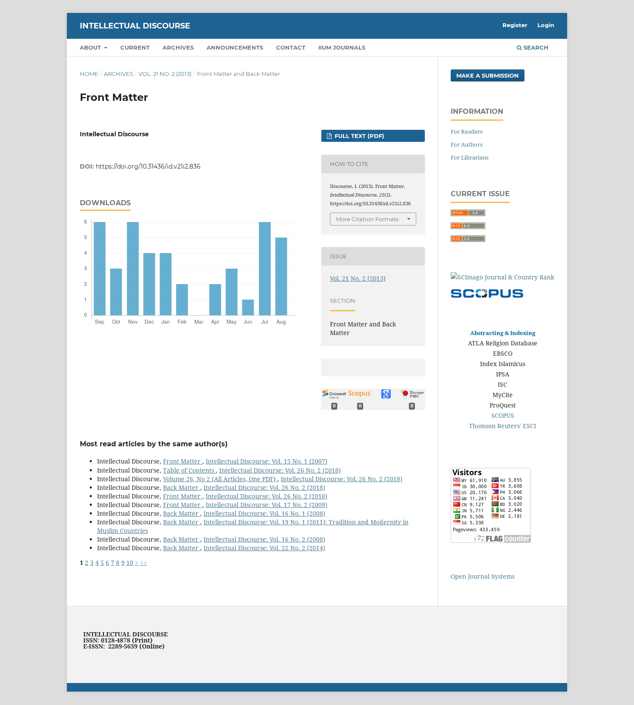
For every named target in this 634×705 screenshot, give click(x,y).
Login (545, 25)
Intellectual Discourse (135, 26)
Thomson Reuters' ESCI (502, 426)
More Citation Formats (367, 219)
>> (143, 562)
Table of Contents (189, 470)
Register (514, 25)
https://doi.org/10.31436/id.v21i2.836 (148, 166)
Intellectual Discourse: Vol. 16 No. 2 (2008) (264, 539)
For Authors (467, 144)
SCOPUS (502, 415)
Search (535, 47)
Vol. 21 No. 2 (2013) (164, 73)
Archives (178, 47)
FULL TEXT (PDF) (358, 135)
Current (135, 47)
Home (89, 73)
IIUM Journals (341, 47)
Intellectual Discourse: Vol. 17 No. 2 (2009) (266, 505)
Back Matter (181, 487)
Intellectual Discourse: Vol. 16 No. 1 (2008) (264, 513)
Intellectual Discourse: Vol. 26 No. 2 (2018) (280, 470)
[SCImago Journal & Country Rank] (502, 277)
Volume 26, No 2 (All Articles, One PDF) (220, 479)
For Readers (467, 131)
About (91, 47)
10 (129, 562)
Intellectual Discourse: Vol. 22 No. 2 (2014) (264, 548)
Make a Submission (487, 75)
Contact (290, 47)
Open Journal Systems (483, 576)
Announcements (235, 47)
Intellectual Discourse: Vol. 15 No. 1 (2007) (266, 461)
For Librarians (470, 157)
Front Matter (182, 461)
